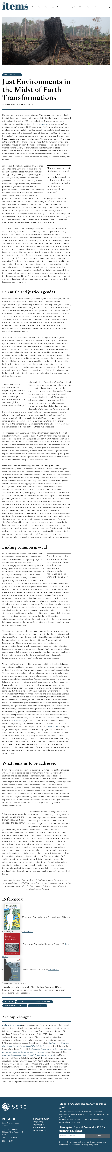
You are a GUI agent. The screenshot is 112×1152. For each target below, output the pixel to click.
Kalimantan (53, 726)
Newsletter (55, 7)
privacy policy (92, 1145)
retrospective (42, 124)
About (37, 7)
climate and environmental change (34, 1002)
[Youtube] (14, 1119)
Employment (40, 1128)
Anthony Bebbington (11, 104)
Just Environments (12, 75)
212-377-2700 (7, 1141)
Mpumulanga (19, 720)
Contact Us (39, 1131)
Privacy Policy (41, 1119)
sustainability (37, 1006)
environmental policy (15, 1006)
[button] (109, 7)
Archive (92, 7)
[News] (3, 1119)
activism (9, 1002)
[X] (8, 1119)
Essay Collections (76, 7)
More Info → (27, 931)
